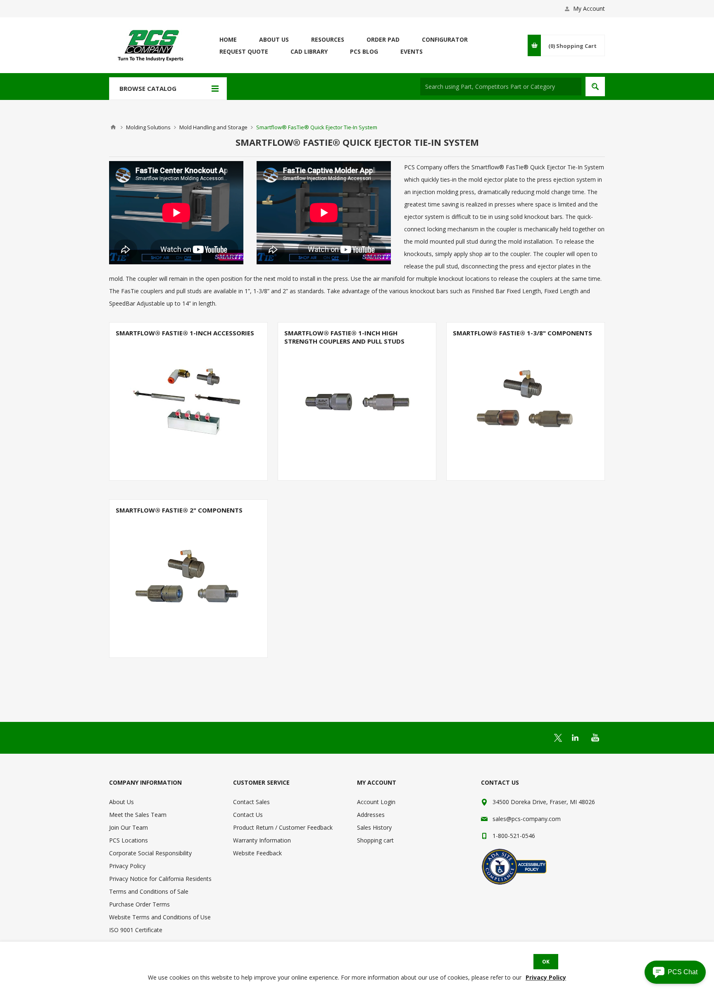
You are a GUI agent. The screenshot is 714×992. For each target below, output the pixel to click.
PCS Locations (128, 840)
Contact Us (248, 815)
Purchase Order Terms (139, 904)
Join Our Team (128, 827)
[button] (675, 972)
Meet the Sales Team (138, 815)
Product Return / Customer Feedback (283, 827)
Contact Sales (251, 802)
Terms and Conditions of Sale (148, 891)
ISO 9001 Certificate (135, 930)
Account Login (376, 802)
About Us (121, 802)
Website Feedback (257, 853)
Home (113, 127)
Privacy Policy (127, 866)
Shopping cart (375, 840)
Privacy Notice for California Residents (160, 879)
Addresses (371, 815)
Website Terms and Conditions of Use (160, 917)
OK (546, 961)
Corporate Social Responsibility (150, 853)
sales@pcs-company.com (527, 819)
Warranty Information (262, 840)
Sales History (374, 827)
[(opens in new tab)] (558, 738)
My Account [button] (589, 8)
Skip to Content (129, 4)
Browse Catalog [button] (147, 88)
